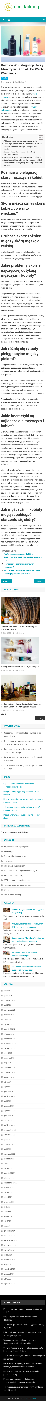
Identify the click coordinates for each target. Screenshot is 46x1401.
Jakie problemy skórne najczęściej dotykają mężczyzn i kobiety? (20, 153)
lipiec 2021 (8, 1197)
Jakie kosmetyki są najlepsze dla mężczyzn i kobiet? (23, 160)
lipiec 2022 (8, 1140)
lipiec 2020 (8, 1255)
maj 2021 (7, 1207)
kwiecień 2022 (9, 1154)
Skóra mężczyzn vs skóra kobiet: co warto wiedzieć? (23, 144)
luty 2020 (7, 1279)
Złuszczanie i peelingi (12, 895)
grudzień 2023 (9, 1092)
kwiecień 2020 (9, 1269)
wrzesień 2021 (10, 1188)
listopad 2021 (9, 1178)
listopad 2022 (9, 1120)
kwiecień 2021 (9, 1212)
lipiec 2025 (8, 1053)
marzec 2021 (9, 1216)
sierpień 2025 (9, 1048)
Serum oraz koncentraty (13, 875)
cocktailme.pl (20, 82)
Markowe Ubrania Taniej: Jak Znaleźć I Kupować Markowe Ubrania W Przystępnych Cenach (21, 705)
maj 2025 (7, 1063)
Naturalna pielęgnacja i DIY (14, 866)
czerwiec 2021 (9, 1202)
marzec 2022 (9, 1159)
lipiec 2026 (8, 996)
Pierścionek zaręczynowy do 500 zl (18, 554)
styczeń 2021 (9, 1226)
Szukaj (3, 714)
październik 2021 (11, 1183)
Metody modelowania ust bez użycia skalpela (20, 667)
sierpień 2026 (9, 991)
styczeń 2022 (9, 1168)
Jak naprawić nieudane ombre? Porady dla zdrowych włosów (19, 627)
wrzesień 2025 (10, 1043)
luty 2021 (7, 1221)
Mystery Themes (31, 1398)
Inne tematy (8, 861)
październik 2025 (11, 1039)
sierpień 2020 (9, 1250)
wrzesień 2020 (10, 1245)
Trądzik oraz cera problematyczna (17, 885)
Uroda (4, 78)
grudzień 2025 (9, 1029)
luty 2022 (7, 1164)
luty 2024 (7, 1082)
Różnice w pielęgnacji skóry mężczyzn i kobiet (20, 141)
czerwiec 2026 (9, 1000)
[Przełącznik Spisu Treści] (39, 137)
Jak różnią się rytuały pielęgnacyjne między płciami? (23, 157)
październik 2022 (11, 1125)
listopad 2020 (9, 1236)
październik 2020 (11, 1240)
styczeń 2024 (9, 1087)
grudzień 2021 (9, 1173)
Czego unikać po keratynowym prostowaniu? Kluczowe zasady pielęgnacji (40, 581)
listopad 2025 (9, 1034)
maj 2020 (7, 1264)
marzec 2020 (9, 1274)
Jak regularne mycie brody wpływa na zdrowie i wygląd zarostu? (8, 581)
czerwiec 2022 (9, 1144)
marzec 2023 (9, 1106)
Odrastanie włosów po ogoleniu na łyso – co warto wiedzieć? (24, 767)
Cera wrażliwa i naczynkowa (15, 856)
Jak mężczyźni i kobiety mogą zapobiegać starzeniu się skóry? (23, 164)
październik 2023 (11, 1096)
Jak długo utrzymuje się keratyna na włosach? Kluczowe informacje (22, 751)
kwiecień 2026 (9, 1010)
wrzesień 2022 (10, 1130)
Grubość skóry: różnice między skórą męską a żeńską (20, 148)
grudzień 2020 (9, 1231)
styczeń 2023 (9, 1111)
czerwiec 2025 (9, 1058)
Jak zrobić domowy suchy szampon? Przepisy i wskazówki (23, 759)
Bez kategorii (9, 851)
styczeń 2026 (9, 1024)
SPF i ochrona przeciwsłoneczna (17, 880)
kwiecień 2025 (9, 1068)
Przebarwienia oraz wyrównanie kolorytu (20, 871)
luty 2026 (7, 1019)
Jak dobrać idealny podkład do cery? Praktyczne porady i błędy (23, 734)
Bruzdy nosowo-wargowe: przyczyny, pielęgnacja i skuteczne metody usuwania (24, 742)
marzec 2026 (9, 1015)
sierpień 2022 (9, 1135)
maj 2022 (7, 1149)
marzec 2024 (9, 1077)
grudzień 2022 (9, 1116)
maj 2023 (7, 1101)
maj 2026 (7, 1005)
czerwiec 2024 (9, 1072)
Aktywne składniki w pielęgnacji (16, 847)
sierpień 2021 (9, 1192)
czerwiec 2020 (9, 1260)
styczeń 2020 (9, 1284)
